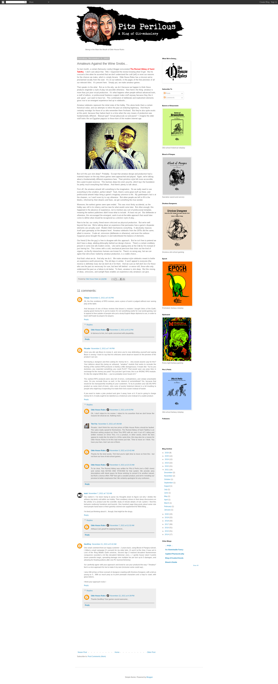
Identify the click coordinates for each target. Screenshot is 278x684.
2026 (167, 453)
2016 (167, 528)
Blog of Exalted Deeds (174, 558)
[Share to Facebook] (121, 279)
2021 (167, 470)
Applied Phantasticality (174, 554)
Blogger (150, 677)
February (168, 506)
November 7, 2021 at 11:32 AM (122, 525)
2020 (167, 514)
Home (117, 652)
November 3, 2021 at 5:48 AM (110, 424)
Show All (195, 565)
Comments (169, 98)
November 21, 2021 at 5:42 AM (104, 544)
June (166, 493)
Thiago (86, 298)
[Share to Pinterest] (123, 279)
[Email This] (112, 279)
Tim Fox (94, 424)
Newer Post (82, 652)
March (167, 503)
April (166, 500)
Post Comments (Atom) (97, 656)
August (167, 486)
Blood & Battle (171, 562)
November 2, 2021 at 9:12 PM (121, 330)
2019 (167, 517)
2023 (167, 463)
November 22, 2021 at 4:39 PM (122, 596)
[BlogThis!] (115, 279)
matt (86, 493)
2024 (167, 459)
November (168, 476)
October (167, 479)
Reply (86, 320)
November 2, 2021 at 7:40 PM (103, 349)
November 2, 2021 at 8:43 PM (121, 410)
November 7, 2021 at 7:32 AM (100, 493)
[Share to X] (118, 279)
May (166, 496)
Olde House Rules (98, 330)
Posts (167, 93)
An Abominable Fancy (174, 550)
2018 (167, 521)
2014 (167, 534)
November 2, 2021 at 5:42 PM (102, 298)
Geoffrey (87, 544)
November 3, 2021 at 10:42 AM (122, 451)
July (166, 490)
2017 (167, 524)
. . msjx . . (169, 545)
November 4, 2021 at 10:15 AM (122, 465)
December (168, 473)
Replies (90, 325)
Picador (87, 349)
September (168, 483)
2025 (167, 456)
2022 (167, 466)
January (167, 510)
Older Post (151, 652)
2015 (167, 531)
